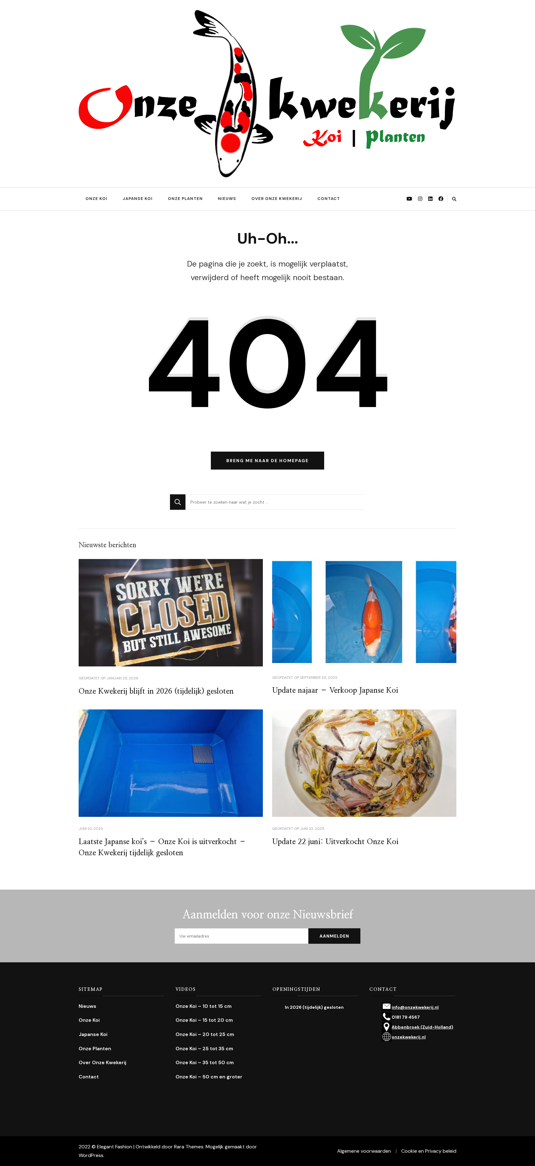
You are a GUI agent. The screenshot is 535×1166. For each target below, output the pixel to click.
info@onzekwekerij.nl (415, 1007)
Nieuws (227, 198)
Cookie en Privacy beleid (428, 1151)
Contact (328, 198)
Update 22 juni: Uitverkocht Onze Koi (335, 842)
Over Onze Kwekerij (276, 198)
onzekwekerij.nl (409, 1037)
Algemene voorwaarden (364, 1151)
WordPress (91, 1155)
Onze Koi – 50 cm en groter (209, 1076)
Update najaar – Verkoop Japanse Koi (335, 690)
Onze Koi (96, 198)
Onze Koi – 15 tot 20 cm (204, 1020)
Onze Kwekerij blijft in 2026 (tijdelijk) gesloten (156, 691)
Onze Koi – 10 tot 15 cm (204, 1006)
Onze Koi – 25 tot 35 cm (204, 1048)
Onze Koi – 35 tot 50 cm (205, 1062)
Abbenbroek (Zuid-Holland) (422, 1027)
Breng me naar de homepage (267, 460)
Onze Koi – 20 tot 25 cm (205, 1034)
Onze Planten (185, 198)
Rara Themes (188, 1146)
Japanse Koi (138, 198)
